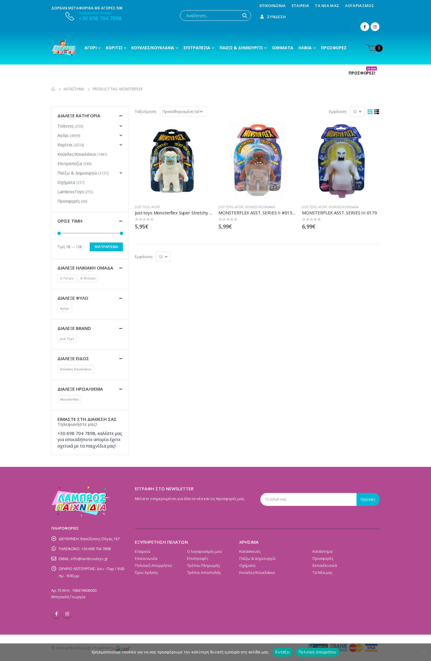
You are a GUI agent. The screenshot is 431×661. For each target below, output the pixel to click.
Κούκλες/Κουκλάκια (152, 47)
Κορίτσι (114, 47)
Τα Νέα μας (327, 5)
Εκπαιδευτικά (325, 565)
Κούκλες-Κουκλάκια (75, 369)
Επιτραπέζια (197, 47)
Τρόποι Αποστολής (204, 572)
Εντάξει (282, 652)
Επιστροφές (197, 558)
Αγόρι (90, 47)
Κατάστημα (322, 551)
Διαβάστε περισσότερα (203, 132)
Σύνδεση (276, 16)
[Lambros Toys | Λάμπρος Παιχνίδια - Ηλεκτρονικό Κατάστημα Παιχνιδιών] (64, 48)
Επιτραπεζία (69, 163)
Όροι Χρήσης (146, 572)
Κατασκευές (250, 551)
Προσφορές (334, 47)
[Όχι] (424, 652)
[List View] (377, 112)
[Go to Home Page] (53, 89)
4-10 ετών (87, 278)
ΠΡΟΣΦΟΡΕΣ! (362, 73)
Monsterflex (69, 399)
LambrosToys (70, 191)
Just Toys (142, 207)
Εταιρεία (300, 5)
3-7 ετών (66, 278)
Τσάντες (65, 126)
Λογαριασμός (359, 5)
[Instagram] (375, 26)
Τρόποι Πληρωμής (203, 565)
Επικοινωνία (272, 5)
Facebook (56, 613)
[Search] (245, 16)
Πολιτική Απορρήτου (153, 565)
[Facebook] (364, 26)
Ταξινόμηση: (146, 111)
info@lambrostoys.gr (89, 558)
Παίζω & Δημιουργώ (241, 47)
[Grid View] (370, 112)
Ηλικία (305, 47)
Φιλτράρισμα (106, 246)
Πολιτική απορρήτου (317, 652)
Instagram (67, 613)
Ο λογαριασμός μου (204, 551)
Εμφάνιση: (338, 111)
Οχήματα (282, 47)
